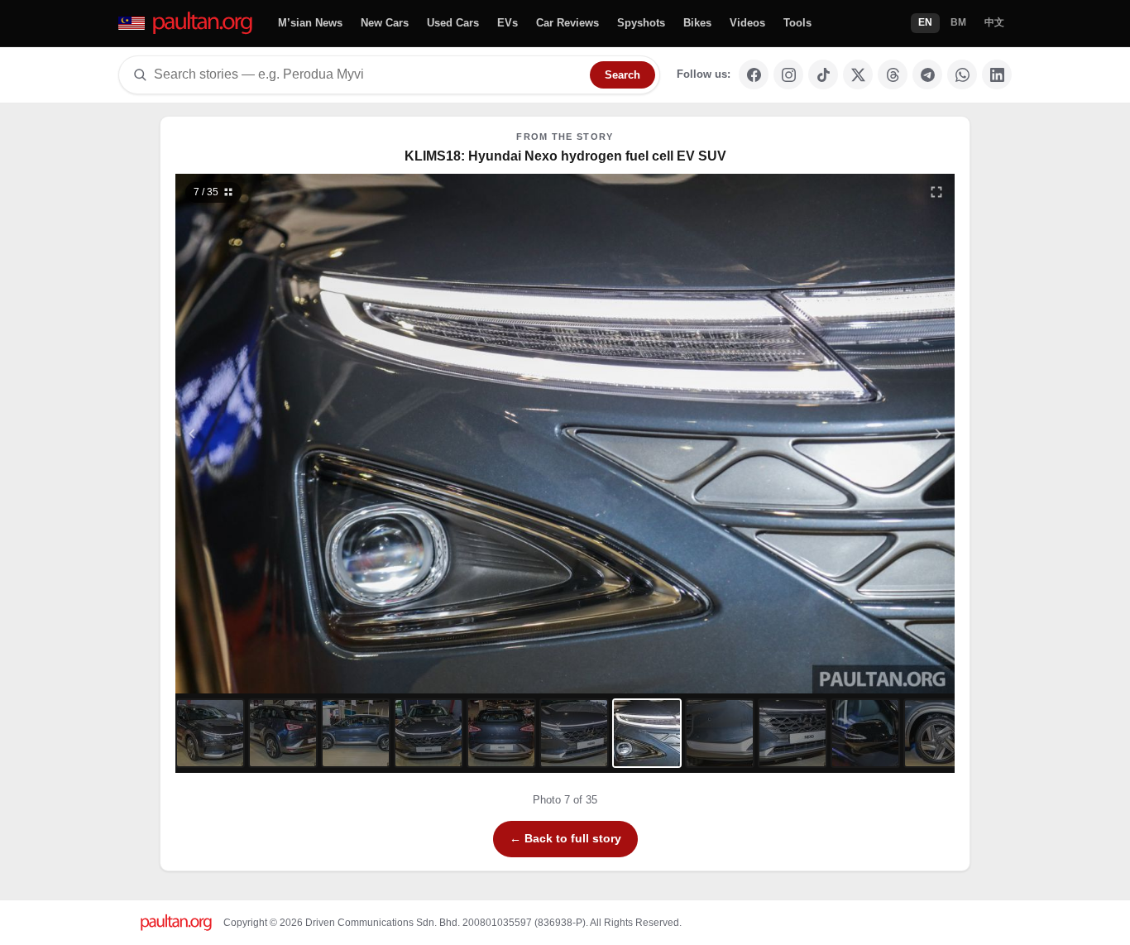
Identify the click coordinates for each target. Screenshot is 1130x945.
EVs (507, 23)
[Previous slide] (273, 433)
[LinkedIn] (997, 74)
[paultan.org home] (186, 23)
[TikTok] (823, 74)
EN (925, 22)
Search (622, 75)
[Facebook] (753, 74)
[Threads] (892, 74)
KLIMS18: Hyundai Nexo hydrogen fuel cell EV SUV (565, 156)
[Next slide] (857, 433)
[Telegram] (927, 74)
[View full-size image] (936, 192)
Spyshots (641, 23)
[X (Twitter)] (858, 74)
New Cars (385, 23)
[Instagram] (788, 74)
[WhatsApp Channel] (962, 74)
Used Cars (453, 23)
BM (958, 22)
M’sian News (310, 23)
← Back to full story (565, 838)
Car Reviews (567, 23)
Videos (747, 23)
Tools (797, 23)
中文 (994, 22)
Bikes (697, 23)
